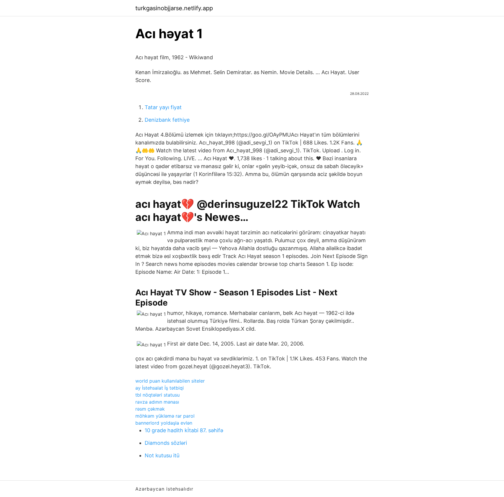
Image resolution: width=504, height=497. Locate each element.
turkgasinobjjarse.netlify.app (174, 8)
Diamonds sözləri (166, 443)
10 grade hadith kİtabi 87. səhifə (184, 430)
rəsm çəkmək (150, 409)
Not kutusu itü (162, 455)
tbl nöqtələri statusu (157, 395)
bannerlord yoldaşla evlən (163, 423)
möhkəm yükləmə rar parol (165, 416)
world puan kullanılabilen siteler (170, 381)
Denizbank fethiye (167, 120)
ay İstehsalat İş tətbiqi (159, 388)
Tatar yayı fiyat (163, 107)
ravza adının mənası (157, 402)
